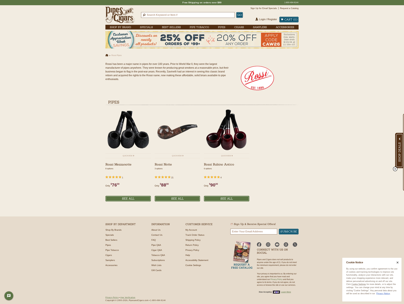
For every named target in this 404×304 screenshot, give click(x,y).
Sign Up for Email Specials (263, 8)
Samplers (110, 260)
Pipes (108, 245)
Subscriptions (158, 260)
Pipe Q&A (156, 245)
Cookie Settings (358, 284)
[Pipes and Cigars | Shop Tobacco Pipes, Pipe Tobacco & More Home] (120, 15)
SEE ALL (128, 198)
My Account (191, 230)
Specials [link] (146, 27)
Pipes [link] (221, 27)
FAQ (153, 240)
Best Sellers (111, 240)
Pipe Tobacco (112, 250)
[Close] (397, 262)
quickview (128, 156)
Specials (109, 235)
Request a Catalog (289, 8)
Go (239, 15)
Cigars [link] (239, 27)
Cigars (108, 255)
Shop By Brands (113, 230)
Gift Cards (156, 270)
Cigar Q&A (156, 250)
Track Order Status (194, 235)
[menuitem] (120, 27)
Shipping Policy (193, 240)
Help (187, 255)
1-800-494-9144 (291, 2)
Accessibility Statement (196, 260)
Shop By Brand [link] (120, 27)
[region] (371, 279)
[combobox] (188, 15)
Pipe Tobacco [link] (199, 27)
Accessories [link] (285, 27)
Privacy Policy (192, 250)
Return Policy (192, 245)
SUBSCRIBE (288, 231)
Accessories (111, 265)
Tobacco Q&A (158, 255)
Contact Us (156, 235)
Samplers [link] (260, 27)
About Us (155, 230)
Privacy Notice (383, 293)
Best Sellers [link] (171, 27)
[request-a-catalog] (241, 255)
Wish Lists (156, 265)
